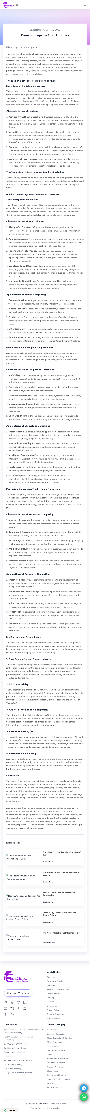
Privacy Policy (53, 1010)
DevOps (50, 1054)
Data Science (53, 1046)
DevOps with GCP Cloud (15, 1044)
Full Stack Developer (56, 1063)
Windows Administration (57, 1058)
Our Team (51, 985)
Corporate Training (55, 981)
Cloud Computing (55, 1042)
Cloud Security (53, 1071)
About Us (51, 977)
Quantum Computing (56, 1034)
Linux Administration (56, 1050)
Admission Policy (54, 1018)
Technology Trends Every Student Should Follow (59, 913)
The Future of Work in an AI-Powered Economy (61, 873)
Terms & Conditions (55, 1014)
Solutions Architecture (56, 1075)
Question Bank (53, 993)
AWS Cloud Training (12, 1068)
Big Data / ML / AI (54, 1087)
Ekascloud (44, 1103)
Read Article (48, 862)
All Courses (52, 1030)
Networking (52, 1083)
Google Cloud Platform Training (18, 1073)
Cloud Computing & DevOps (59, 1038)
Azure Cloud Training (13, 1064)
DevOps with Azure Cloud (15, 1048)
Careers (50, 1002)
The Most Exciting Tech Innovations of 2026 (62, 853)
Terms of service (37, 1108)
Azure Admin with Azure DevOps (18, 1060)
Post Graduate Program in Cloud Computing (18, 1038)
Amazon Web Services (56, 1067)
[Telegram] (84, 1088)
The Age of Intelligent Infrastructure (61, 933)
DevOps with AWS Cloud (14, 1052)
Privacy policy (53, 1108)
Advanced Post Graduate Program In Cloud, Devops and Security (23, 1031)
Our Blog (50, 997)
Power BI (7, 1056)
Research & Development (58, 989)
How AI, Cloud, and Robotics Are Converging (59, 893)
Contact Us (52, 1006)
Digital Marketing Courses (58, 1079)
